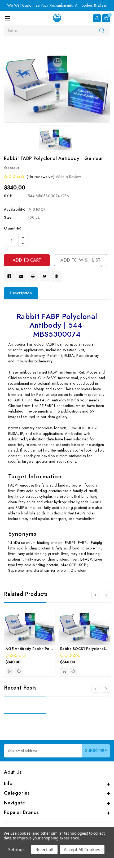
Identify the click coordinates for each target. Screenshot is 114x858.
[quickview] (19, 671)
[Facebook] (9, 276)
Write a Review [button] (68, 177)
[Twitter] (45, 276)
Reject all (44, 849)
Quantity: (12, 228)
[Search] (102, 30)
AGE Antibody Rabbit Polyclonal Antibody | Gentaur (52, 648)
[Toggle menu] (7, 18)
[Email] (21, 276)
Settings (16, 849)
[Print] (33, 276)
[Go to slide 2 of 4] (106, 595)
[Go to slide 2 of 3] (106, 689)
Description (21, 293)
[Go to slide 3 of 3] (95, 689)
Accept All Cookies (82, 849)
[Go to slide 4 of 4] (95, 595)
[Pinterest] (56, 276)
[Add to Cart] (10, 671)
